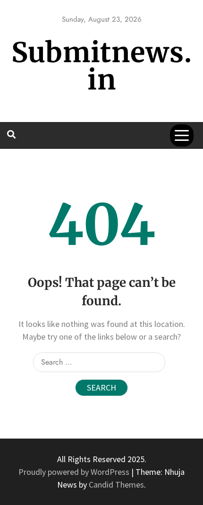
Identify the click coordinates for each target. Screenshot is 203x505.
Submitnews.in (101, 66)
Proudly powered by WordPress (74, 471)
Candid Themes (116, 484)
